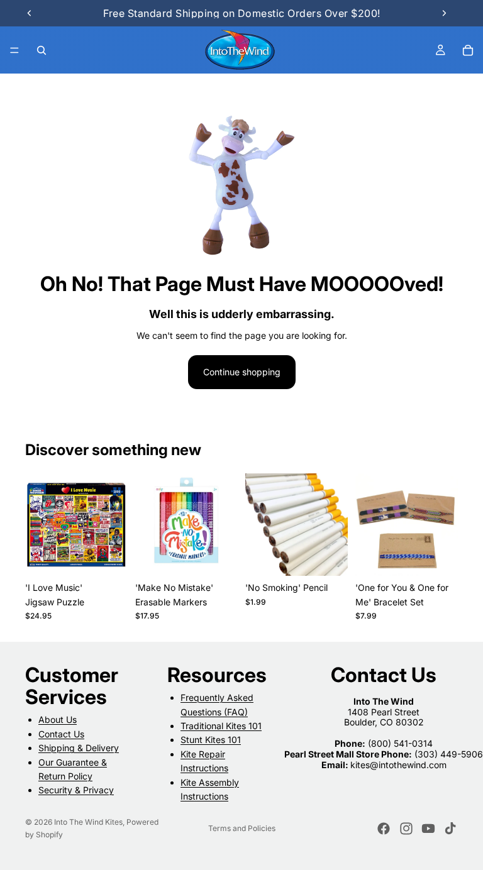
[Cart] (468, 50)
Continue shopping (241, 371)
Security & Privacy (76, 790)
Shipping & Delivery (78, 747)
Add (118, 556)
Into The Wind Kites (88, 822)
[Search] (41, 50)
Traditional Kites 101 (221, 725)
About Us (57, 720)
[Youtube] (428, 828)
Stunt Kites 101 (210, 740)
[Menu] (14, 50)
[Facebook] (383, 828)
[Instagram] (406, 828)
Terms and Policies (241, 828)
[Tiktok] (450, 828)
